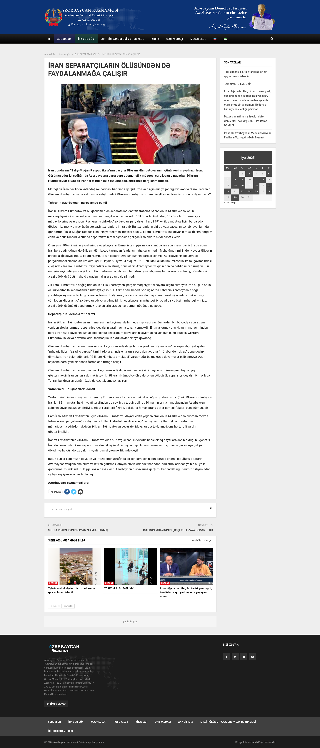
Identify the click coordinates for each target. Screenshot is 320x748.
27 (268, 191)
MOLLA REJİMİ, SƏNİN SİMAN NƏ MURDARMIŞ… (79, 530)
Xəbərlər (64, 39)
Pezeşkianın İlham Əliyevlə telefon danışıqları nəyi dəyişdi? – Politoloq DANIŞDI (245, 121)
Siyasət (53, 583)
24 (249, 191)
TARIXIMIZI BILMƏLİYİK (237, 83)
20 (268, 185)
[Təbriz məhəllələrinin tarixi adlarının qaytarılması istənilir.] (74, 566)
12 (262, 179)
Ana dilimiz (185, 722)
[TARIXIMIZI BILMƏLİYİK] (130, 566)
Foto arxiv (121, 722)
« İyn (226, 202)
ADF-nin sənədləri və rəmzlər (122, 39)
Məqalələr (198, 39)
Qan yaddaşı (174, 39)
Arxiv (155, 39)
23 (242, 191)
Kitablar (141, 722)
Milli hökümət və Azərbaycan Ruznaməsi (228, 722)
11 (256, 179)
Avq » (233, 202)
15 (235, 185)
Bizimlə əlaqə (56, 703)
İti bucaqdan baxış (60, 731)
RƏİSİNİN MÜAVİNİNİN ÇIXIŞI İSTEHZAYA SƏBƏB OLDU (178, 530)
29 (235, 197)
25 (256, 191)
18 (256, 185)
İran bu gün (86, 39)
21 (227, 191)
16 (242, 185)
